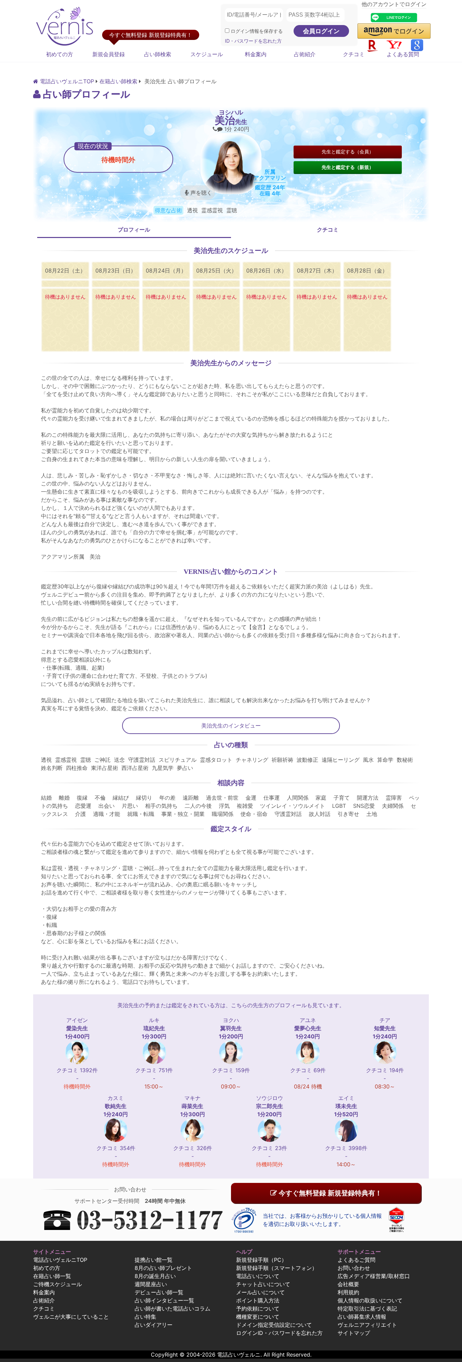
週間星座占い (151, 1284)
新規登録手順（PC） (261, 1259)
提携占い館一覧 (153, 1259)
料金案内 (256, 54)
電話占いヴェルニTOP (60, 1259)
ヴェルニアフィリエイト (367, 1324)
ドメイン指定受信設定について (274, 1324)
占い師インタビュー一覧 (164, 1300)
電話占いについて (257, 1276)
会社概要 (348, 1284)
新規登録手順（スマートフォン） (276, 1267)
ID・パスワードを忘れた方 (253, 41)
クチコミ (354, 54)
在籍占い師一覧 (52, 1276)
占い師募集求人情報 (362, 1316)
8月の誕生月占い (155, 1276)
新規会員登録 (108, 54)
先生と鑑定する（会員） (348, 151)
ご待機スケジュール (57, 1284)
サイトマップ (354, 1332)
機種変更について (257, 1316)
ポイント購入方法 (257, 1300)
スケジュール (206, 54)
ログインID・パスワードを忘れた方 (279, 1332)
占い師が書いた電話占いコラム (172, 1308)
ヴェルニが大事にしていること (71, 1316)
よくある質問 (403, 54)
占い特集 (145, 1316)
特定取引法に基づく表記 (367, 1308)
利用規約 (348, 1292)
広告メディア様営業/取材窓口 (374, 1276)
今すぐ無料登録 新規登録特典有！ (329, 1193)
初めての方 (59, 54)
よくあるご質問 (356, 1259)
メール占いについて (260, 1292)
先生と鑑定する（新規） (348, 167)
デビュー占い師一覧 (159, 1292)
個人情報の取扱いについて (370, 1300)
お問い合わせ (354, 1267)
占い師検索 (157, 54)
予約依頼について (257, 1308)
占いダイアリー (153, 1324)
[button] (394, 31)
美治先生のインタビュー (231, 725)
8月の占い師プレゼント (163, 1267)
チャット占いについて (263, 1284)
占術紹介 (305, 54)
